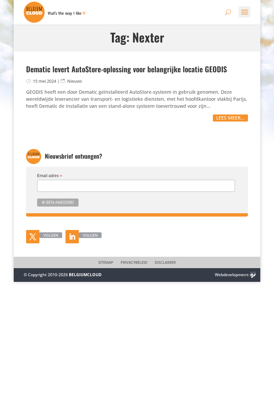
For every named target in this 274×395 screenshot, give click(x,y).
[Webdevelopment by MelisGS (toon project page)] (253, 275)
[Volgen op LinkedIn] (72, 236)
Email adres (49, 176)
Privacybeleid (134, 262)
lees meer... (230, 117)
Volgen (50, 235)
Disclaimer (165, 262)
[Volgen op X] (32, 236)
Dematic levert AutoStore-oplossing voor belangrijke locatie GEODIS (126, 69)
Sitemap (105, 262)
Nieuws (74, 81)
